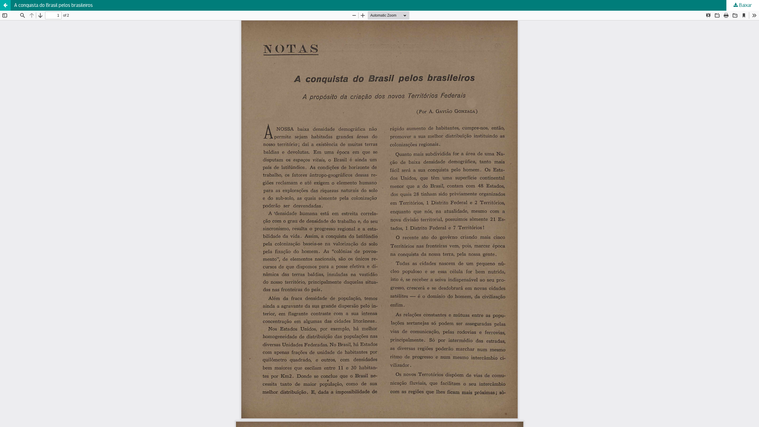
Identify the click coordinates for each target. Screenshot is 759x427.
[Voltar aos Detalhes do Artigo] (5, 5)
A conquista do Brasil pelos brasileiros (53, 5)
